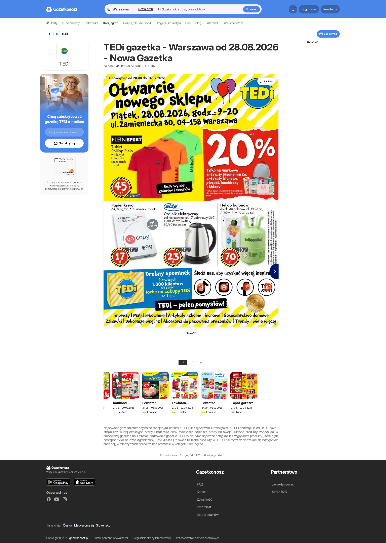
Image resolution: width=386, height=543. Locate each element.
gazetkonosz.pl (78, 538)
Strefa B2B (279, 492)
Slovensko (103, 525)
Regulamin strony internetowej (151, 538)
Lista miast (212, 23)
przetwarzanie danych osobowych (64, 188)
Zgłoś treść (204, 499)
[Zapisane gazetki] (293, 9)
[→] (200, 362)
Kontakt (202, 492)
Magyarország (84, 525)
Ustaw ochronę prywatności (111, 538)
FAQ (200, 484)
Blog (198, 23)
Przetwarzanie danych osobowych (197, 538)
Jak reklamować (283, 484)
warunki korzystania (60, 185)
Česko (67, 525)
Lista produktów (232, 23)
